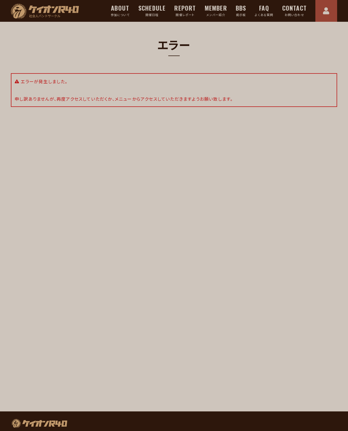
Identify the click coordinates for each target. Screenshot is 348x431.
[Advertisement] (91, 349)
